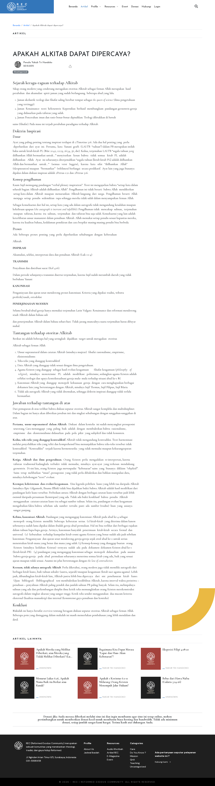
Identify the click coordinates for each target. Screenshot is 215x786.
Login (157, 7)
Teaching (135, 763)
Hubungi (146, 7)
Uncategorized (138, 766)
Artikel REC (112, 752)
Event (125, 7)
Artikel (84, 7)
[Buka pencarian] (196, 6)
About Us (89, 749)
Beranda (73, 7)
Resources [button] (110, 7)
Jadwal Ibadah (91, 752)
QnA (132, 759)
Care (132, 749)
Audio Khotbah (115, 749)
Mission (134, 756)
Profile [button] (94, 7)
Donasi (135, 7)
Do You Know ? (138, 752)
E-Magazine (113, 756)
